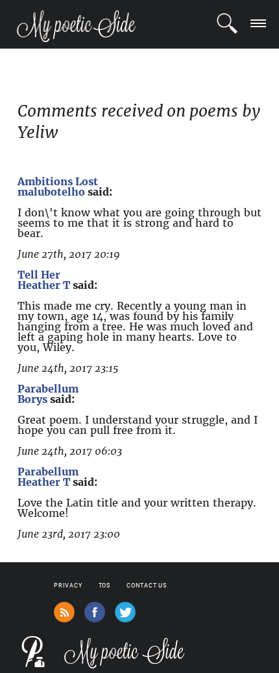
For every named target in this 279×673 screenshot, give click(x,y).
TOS (105, 585)
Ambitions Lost (58, 181)
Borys (32, 399)
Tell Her (39, 274)
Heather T (44, 285)
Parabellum (48, 388)
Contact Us (147, 585)
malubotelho (51, 191)
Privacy (68, 585)
